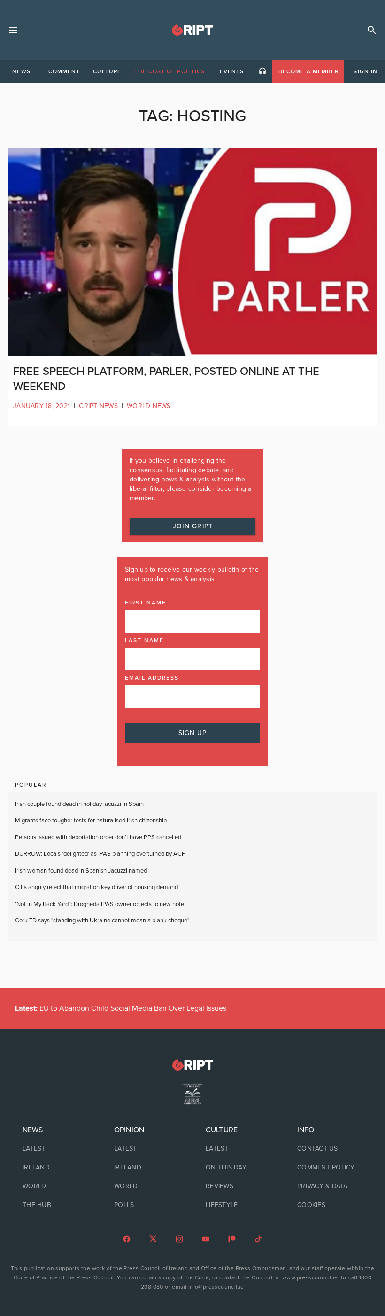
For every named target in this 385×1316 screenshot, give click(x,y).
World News (149, 406)
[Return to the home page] (192, 1065)
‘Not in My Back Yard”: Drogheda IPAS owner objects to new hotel (101, 904)
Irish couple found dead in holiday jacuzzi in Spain (79, 804)
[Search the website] (372, 30)
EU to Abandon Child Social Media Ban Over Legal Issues (120, 1008)
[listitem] (55, 1148)
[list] (55, 1167)
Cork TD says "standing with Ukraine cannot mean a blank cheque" (102, 920)
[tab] (21, 71)
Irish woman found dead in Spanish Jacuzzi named (81, 871)
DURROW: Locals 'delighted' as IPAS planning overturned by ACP (100, 854)
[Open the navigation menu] (13, 30)
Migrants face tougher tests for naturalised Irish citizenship (91, 820)
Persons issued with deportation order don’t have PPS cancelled (98, 837)
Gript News (98, 406)
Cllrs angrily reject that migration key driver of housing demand (96, 887)
